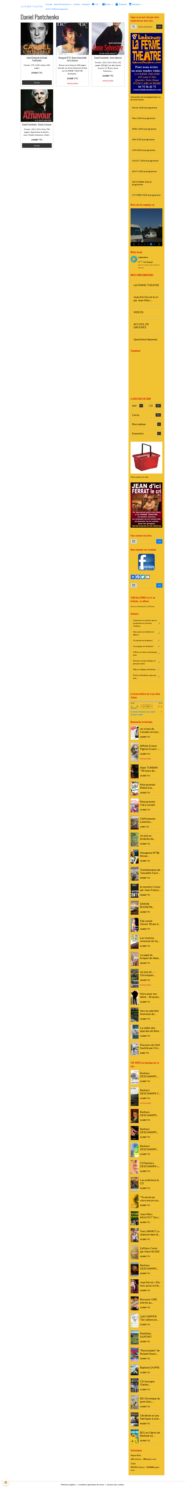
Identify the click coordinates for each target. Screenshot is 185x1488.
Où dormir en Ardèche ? (146, 640)
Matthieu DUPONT (146, 1335)
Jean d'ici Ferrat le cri (62, 4)
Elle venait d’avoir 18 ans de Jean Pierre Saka (150, 922)
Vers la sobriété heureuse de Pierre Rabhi (149, 1012)
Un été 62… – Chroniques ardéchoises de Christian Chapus (150, 973)
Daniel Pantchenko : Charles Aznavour (36, 124)
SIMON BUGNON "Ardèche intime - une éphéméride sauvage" (150, 905)
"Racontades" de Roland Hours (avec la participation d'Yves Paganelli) (150, 1352)
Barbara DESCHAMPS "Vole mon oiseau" (148, 1267)
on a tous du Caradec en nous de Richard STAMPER (149, 730)
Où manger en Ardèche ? (146, 646)
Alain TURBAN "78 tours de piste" (149, 769)
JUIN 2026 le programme (143, 150)
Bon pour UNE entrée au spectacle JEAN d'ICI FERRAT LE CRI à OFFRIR (150, 1301)
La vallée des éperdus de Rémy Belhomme (150, 1029)
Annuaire (86, 4)
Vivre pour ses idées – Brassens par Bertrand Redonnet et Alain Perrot (150, 995)
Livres (108, 4)
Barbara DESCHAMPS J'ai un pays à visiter (150, 1092)
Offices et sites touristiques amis (146, 653)
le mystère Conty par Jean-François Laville (150, 888)
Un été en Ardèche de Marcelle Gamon (150, 837)
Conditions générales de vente (91, 1484)
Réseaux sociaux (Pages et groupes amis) (146, 662)
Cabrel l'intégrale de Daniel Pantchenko (37, 59)
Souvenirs (138, 433)
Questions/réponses (145, 339)
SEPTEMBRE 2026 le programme (142, 183)
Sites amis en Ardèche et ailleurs (146, 633)
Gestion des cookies (115, 1484)
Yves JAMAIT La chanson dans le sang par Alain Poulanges (149, 1233)
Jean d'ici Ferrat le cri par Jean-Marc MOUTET (146, 298)
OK (159, 27)
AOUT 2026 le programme (57, 9)
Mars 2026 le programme (143, 118)
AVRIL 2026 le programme (144, 129)
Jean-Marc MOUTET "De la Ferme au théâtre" (150, 1216)
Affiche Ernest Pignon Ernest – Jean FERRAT (149, 747)
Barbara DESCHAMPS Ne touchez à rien (150, 1075)
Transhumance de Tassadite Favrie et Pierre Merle (150, 871)
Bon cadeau (139, 424)
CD (96, 4)
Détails (37, 82)
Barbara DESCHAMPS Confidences (148, 1147)
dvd (134, 405)
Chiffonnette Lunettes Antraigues (147, 820)
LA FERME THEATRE (146, 285)
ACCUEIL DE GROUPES (141, 326)
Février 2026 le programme (144, 107)
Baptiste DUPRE (150, 1367)
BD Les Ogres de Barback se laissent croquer (150, 1434)
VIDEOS (138, 312)
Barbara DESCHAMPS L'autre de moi (148, 1113)
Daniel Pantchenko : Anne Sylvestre (108, 57)
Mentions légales (68, 1484)
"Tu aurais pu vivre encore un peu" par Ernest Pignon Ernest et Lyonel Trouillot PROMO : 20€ (150, 1199)
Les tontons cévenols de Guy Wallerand (149, 939)
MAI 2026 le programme (143, 139)
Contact (76, 4)
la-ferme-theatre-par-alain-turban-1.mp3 (143, 713)
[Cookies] (6, 1482)
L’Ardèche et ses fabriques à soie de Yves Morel (149, 1417)
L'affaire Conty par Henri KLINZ (150, 1250)
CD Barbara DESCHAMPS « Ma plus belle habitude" (149, 1164)
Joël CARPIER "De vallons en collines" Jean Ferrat (148, 1318)
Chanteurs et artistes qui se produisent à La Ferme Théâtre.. (146, 623)
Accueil (49, 4)
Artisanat (122, 4)
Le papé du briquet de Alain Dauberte (149, 956)
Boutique (136, 4)
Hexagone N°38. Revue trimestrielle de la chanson (150, 854)
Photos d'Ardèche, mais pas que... (146, 676)
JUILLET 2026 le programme (145, 160)
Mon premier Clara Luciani (147, 803)
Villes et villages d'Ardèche (146, 669)
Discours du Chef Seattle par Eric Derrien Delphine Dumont (150, 1046)
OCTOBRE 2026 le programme (146, 195)
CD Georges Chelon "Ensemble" (147, 1383)
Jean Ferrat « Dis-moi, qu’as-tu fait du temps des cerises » (150, 1284)
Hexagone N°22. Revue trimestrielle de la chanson (73, 59)
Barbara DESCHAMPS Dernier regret (149, 1130)
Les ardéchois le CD (149, 1182)
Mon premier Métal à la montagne (147, 786)
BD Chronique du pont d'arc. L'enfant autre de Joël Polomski (150, 1400)
